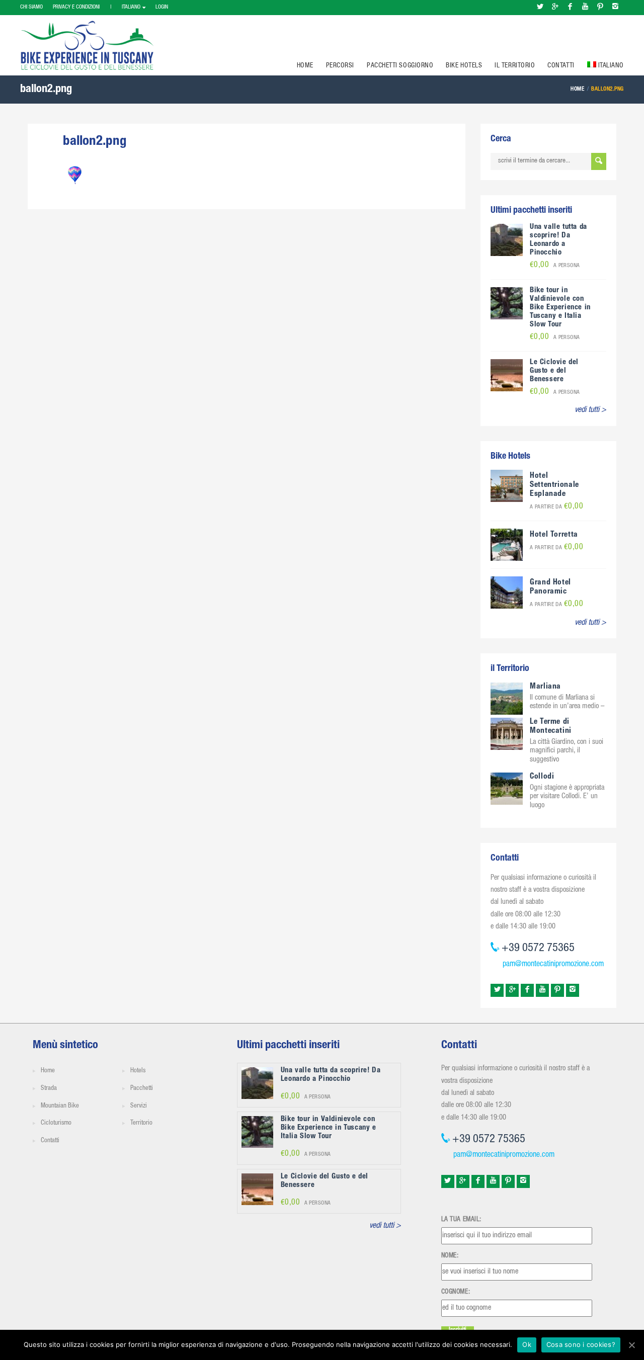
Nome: (450, 1255)
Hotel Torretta (554, 535)
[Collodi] (507, 788)
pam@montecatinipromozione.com (553, 965)
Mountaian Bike (60, 1106)
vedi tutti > (590, 410)
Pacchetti (141, 1088)
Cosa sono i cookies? (580, 1344)
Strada (49, 1088)
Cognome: (455, 1292)
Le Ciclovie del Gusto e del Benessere (554, 371)
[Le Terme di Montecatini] (507, 734)
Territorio (141, 1123)
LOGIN (161, 7)
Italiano (131, 7)
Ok (526, 1344)
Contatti (560, 65)
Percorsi (340, 65)
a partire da (556, 507)
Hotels (137, 1071)
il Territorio (515, 65)
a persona (555, 266)
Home (305, 65)
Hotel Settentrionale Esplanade (554, 485)
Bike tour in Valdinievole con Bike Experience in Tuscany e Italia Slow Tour (560, 307)
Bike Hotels (464, 65)
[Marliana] (507, 699)
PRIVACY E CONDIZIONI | (82, 7)
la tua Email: (461, 1219)
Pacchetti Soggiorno (400, 65)
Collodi (542, 777)
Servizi (138, 1106)
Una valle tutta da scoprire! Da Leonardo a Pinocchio (558, 240)
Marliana (545, 687)
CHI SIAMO (31, 7)
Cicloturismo (56, 1123)
